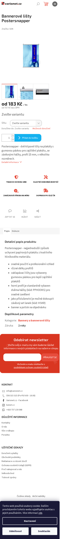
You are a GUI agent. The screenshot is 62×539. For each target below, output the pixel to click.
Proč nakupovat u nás (12, 469)
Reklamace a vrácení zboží (14, 461)
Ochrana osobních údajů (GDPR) (16, 465)
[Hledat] (38, 4)
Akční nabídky (38, 496)
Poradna (6, 434)
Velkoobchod (8, 473)
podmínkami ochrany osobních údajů (31, 367)
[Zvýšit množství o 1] (12, 136)
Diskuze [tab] (15, 231)
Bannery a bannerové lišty (34, 321)
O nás (4, 426)
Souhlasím (44, 531)
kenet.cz (10, 405)
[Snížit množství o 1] (12, 139)
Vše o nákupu (8, 430)
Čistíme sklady (24, 496)
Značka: (7, 29)
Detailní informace (10, 162)
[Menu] (55, 4)
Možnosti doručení (41, 128)
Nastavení (30, 521)
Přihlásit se (50, 357)
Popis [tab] (7, 231)
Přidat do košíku (30, 137)
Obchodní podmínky (11, 457)
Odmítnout (15, 531)
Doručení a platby (10, 453)
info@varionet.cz (14, 391)
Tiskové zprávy (9, 477)
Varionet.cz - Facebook (17, 400)
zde (40, 513)
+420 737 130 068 (14, 409)
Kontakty (6, 422)
